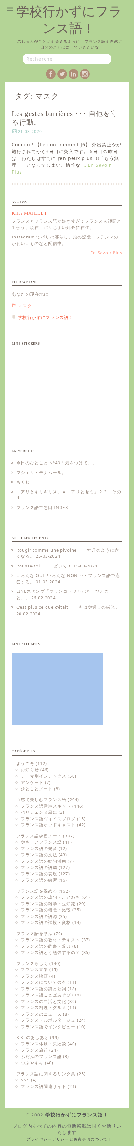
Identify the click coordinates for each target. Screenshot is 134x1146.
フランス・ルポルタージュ (48, 1020)
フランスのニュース (41, 1014)
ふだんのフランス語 (41, 1056)
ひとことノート (37, 789)
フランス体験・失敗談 (43, 1044)
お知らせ (30, 770)
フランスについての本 (43, 982)
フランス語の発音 (39, 848)
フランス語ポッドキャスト (48, 825)
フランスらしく (32, 963)
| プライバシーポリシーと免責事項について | (67, 1139)
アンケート (32, 782)
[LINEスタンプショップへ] (57, 388)
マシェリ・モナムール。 (41, 472)
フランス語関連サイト (43, 1086)
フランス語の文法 (39, 855)
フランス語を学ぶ (34, 933)
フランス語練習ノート (39, 836)
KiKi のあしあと (32, 1037)
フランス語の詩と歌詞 (43, 989)
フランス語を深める (36, 891)
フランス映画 (34, 976)
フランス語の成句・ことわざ (50, 897)
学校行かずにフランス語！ (76, 1114)
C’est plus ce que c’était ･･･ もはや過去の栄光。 (68, 607)
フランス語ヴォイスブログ (48, 819)
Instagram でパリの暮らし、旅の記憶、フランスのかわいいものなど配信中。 (65, 240)
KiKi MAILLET (29, 213)
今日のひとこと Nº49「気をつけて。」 (56, 463)
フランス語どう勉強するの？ (50, 952)
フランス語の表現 (39, 874)
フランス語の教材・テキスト (50, 940)
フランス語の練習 (39, 880)
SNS (25, 1080)
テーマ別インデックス (43, 776)
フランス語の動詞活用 (43, 861)
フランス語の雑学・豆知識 (48, 904)
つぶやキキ (32, 1063)
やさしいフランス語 (41, 842)
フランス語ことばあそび (46, 995)
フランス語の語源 (39, 916)
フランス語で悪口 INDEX (42, 507)
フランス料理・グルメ (43, 1007)
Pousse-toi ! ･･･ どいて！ (44, 566)
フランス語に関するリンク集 (46, 1074)
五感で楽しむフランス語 (41, 799)
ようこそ (25, 763)
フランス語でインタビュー (48, 1027)
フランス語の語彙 (39, 867)
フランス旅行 (34, 1050)
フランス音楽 (34, 969)
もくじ (23, 482)
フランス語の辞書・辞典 (46, 946)
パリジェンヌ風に (39, 812)
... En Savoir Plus (103, 253)
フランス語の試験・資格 (46, 922)
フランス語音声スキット (46, 806)
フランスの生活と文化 (43, 1001)
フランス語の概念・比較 (46, 910)
